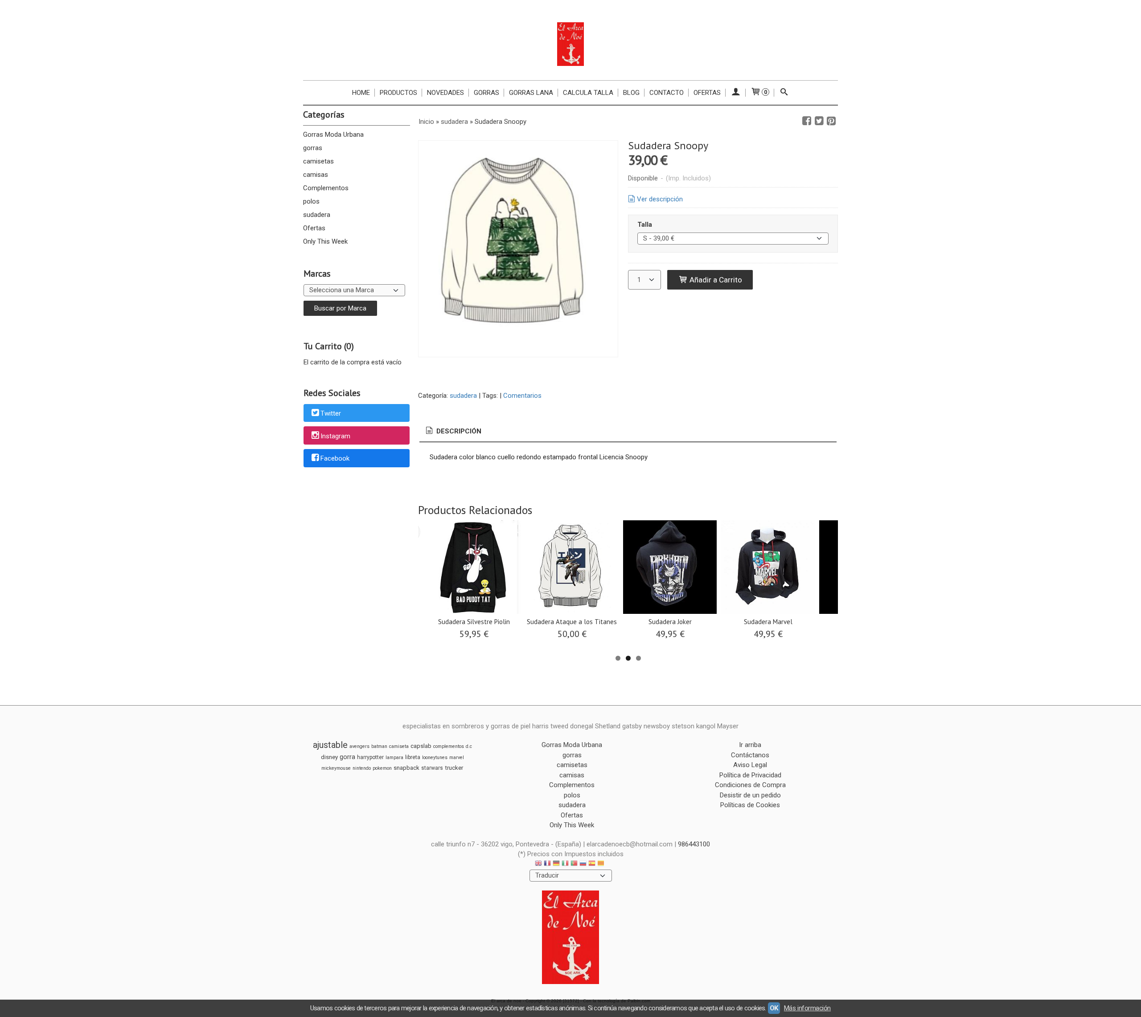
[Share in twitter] (819, 121)
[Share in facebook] (806, 121)
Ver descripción (660, 199)
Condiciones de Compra (750, 785)
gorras (312, 148)
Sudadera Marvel (768, 621)
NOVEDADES (445, 93)
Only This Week (325, 241)
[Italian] (565, 864)
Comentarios (522, 396)
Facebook (334, 459)
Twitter (330, 413)
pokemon (382, 768)
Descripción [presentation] (458, 431)
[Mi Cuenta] (735, 92)
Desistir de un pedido (750, 795)
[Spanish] (591, 864)
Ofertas (707, 93)
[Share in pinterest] (831, 121)
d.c (469, 746)
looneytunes (434, 757)
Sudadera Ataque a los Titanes (572, 621)
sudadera (316, 215)
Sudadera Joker (670, 621)
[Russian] (583, 864)
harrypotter (370, 757)
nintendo (362, 768)
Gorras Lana (531, 93)
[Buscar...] (784, 92)
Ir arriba (750, 745)
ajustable (330, 744)
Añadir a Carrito (715, 279)
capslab (420, 746)
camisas (315, 175)
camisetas (318, 161)
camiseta (399, 746)
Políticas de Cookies (750, 805)
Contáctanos (750, 755)
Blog (631, 93)
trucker (454, 767)
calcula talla (588, 93)
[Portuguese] (574, 864)
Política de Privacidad (750, 775)
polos (311, 201)
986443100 (694, 844)
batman (379, 746)
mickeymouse (336, 768)
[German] (556, 864)
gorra (347, 757)
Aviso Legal (750, 765)
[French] (547, 864)
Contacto (666, 93)
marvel (456, 757)
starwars (432, 768)
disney (329, 757)
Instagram (335, 436)
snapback (406, 767)
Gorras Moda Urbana (333, 135)
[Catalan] (601, 864)
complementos (448, 746)
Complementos (326, 188)
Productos (398, 93)
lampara (394, 757)
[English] (538, 864)
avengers (359, 746)
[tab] (453, 431)
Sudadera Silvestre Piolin (474, 621)
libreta (412, 757)
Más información (807, 1008)
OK (774, 1008)
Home (361, 93)
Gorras (486, 93)
